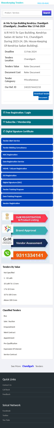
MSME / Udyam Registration (15, 169)
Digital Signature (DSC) (12, 183)
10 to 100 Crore (10, 295)
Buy (5, 316)
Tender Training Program (13, 189)
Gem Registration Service (13, 162)
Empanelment (9, 327)
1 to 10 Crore (9, 289)
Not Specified (9, 273)
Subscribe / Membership (18, 122)
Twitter (5, 416)
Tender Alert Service (11, 141)
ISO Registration (10, 176)
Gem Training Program (12, 196)
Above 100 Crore (10, 300)
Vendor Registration (11, 203)
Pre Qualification (10, 344)
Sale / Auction (9, 321)
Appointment (9, 338)
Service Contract (10, 355)
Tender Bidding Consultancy (15, 148)
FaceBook (6, 411)
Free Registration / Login (18, 113)
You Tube (6, 420)
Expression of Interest (12, 349)
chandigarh (28, 366)
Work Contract (9, 333)
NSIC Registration (10, 155)
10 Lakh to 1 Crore (11, 284)
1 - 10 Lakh (8, 278)
